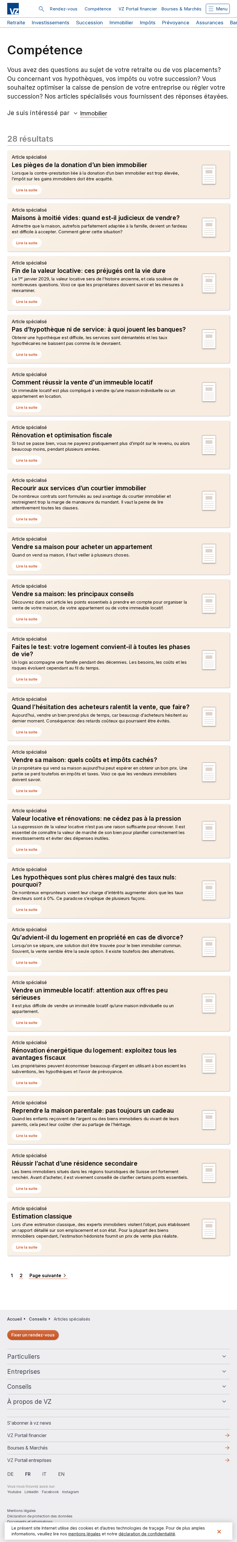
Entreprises (23, 1371)
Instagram (70, 1492)
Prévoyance (175, 22)
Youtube (14, 1492)
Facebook (50, 1492)
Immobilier (121, 22)
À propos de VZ (29, 1401)
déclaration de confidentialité (146, 1533)
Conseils (19, 1386)
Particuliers (23, 1356)
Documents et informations (30, 1521)
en (61, 1474)
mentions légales (84, 1533)
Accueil (14, 1319)
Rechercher (41, 9)
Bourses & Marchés (181, 8)
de (10, 1474)
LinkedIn (31, 1492)
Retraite (16, 22)
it (44, 1474)
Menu (221, 9)
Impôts (147, 22)
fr (28, 1474)
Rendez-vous (63, 9)
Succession (89, 22)
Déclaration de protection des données (40, 1516)
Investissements (50, 22)
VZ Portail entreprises (38, 1462)
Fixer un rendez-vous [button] (33, 1334)
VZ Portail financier (137, 9)
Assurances (209, 22)
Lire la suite (29, 191)
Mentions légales (21, 1510)
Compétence (98, 9)
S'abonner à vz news (29, 1423)
